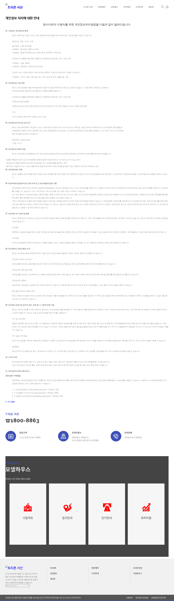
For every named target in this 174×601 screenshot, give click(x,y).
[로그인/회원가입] (167, 6)
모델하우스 (137, 573)
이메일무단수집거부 (158, 597)
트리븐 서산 (88, 6)
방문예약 (101, 6)
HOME (53, 567)
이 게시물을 (10, 402)
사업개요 (114, 6)
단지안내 (139, 6)
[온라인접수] (63, 436)
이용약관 (129, 597)
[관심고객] (10, 436)
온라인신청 (137, 567)
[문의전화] (116, 436)
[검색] (162, 6)
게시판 (151, 6)
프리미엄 (126, 6)
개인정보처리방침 (141, 597)
